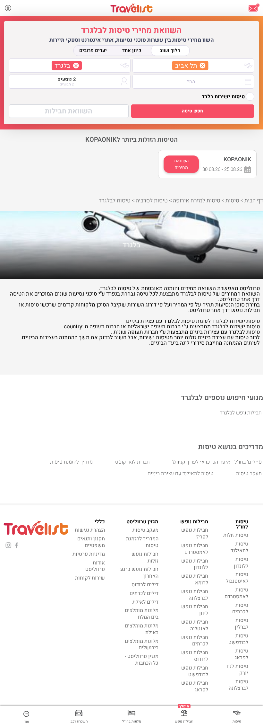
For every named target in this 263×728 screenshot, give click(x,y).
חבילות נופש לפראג (194, 686)
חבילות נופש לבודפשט (194, 671)
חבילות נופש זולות (145, 557)
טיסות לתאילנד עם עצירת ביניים (181, 473)
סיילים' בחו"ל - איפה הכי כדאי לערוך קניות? (217, 462)
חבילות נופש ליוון (194, 610)
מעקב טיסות (249, 473)
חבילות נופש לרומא (194, 579)
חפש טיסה (192, 111)
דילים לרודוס (145, 585)
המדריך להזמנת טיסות (142, 542)
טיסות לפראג (241, 654)
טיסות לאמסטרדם (236, 593)
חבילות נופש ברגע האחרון (139, 572)
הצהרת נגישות (90, 530)
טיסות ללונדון (241, 562)
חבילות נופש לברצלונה (194, 595)
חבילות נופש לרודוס (194, 656)
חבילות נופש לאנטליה (194, 625)
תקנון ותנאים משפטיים (91, 542)
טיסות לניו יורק (237, 669)
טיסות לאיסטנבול (237, 578)
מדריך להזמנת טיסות (71, 462)
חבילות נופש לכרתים (194, 641)
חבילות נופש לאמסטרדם (194, 549)
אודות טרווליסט (95, 566)
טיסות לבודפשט (238, 639)
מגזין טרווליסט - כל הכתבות (141, 660)
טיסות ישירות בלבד (223, 97)
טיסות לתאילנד (239, 547)
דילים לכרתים (144, 593)
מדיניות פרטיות (88, 554)
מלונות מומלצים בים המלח (141, 614)
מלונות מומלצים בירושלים (141, 644)
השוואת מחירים (181, 164)
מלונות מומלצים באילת (141, 629)
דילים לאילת (145, 602)
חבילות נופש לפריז (194, 533)
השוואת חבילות (68, 111)
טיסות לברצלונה (238, 685)
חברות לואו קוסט (132, 462)
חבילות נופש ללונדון (194, 564)
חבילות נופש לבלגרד (241, 413)
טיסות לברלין (241, 624)
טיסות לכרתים (240, 608)
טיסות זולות (235, 535)
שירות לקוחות (90, 578)
